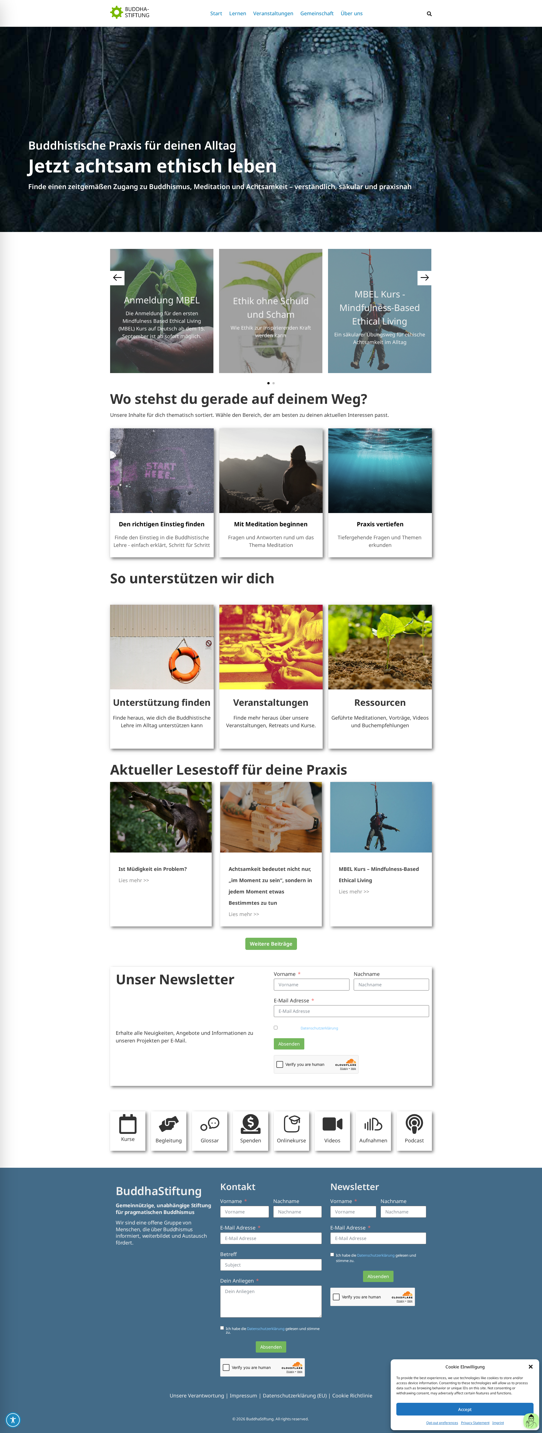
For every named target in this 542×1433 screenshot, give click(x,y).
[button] (531, 1367)
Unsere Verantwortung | (200, 1395)
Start (216, 13)
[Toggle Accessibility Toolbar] (13, 1420)
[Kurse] (128, 1124)
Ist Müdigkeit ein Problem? (153, 869)
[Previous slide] (117, 278)
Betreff (228, 1254)
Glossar (210, 1140)
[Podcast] (414, 1124)
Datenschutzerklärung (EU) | (297, 1395)
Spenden (250, 1140)
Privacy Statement (475, 1422)
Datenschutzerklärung (320, 1028)
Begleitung (169, 1140)
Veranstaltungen (273, 13)
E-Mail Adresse (291, 1000)
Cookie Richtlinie (352, 1395)
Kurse (128, 1139)
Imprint (498, 1422)
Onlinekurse (291, 1140)
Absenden (289, 1044)
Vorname (285, 973)
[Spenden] (251, 1124)
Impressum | (246, 1395)
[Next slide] (425, 278)
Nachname (367, 973)
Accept (465, 1409)
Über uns (352, 13)
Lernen (237, 13)
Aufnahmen (373, 1140)
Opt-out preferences (442, 1422)
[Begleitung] (169, 1124)
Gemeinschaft (317, 13)
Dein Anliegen (237, 1280)
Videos (332, 1140)
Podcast (414, 1140)
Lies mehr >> (134, 880)
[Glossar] (210, 1124)
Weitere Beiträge (271, 943)
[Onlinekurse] (291, 1124)
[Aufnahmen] (373, 1124)
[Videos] (332, 1124)
